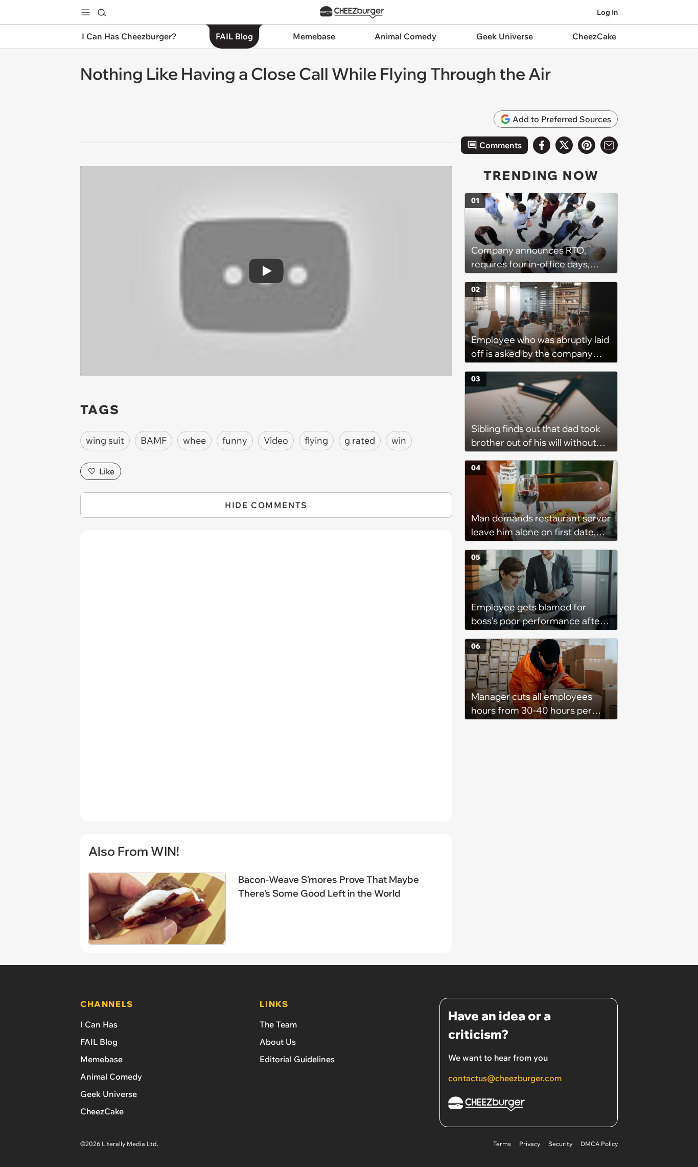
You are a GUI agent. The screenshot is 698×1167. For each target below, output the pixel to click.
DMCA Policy (599, 1144)
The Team (278, 1024)
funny (234, 440)
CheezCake (102, 1111)
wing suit (105, 440)
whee (194, 440)
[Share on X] (564, 145)
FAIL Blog (99, 1042)
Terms (502, 1144)
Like (106, 471)
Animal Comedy (111, 1076)
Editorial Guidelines (297, 1059)
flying (316, 440)
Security (560, 1144)
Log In (607, 12)
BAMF (154, 440)
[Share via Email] (609, 145)
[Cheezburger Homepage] (352, 12)
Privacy (529, 1144)
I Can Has (99, 1024)
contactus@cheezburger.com (505, 1078)
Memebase (101, 1059)
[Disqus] (266, 681)
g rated (359, 440)
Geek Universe (108, 1094)
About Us (278, 1042)
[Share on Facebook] (541, 145)
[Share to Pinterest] (586, 145)
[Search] (102, 12)
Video (276, 440)
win (398, 440)
